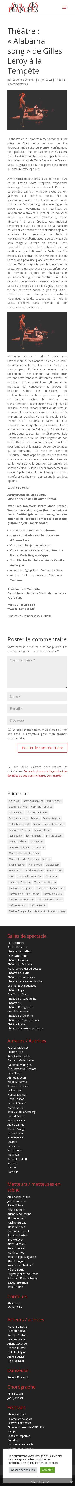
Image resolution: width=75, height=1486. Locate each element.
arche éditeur (54, 801)
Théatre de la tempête (29, 876)
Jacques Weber (17, 1339)
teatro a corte (54, 870)
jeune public (15, 835)
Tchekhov (14, 1146)
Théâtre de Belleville (20, 964)
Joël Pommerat (34, 835)
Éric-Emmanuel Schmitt (22, 1069)
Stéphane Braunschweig (23, 1278)
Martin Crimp (16, 1107)
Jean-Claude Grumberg (22, 1112)
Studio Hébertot (34, 870)
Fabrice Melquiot (18, 818)
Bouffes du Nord (18, 806)
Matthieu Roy (16, 1252)
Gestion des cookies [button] (23, 1469)
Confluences (15, 812)
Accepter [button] (47, 1469)
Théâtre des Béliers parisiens (25, 1028)
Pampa (12, 1431)
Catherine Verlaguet (20, 1065)
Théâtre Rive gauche (20, 911)
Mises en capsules (19, 1436)
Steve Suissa (15, 870)
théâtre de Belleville (20, 882)
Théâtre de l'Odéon (45, 882)
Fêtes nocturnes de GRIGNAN (26, 1427)
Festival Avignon (52, 818)
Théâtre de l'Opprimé (21, 888)
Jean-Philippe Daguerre (22, 1257)
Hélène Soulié (16, 1269)
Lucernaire (38, 847)
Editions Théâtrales (36, 812)
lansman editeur (18, 841)
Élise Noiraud (16, 1361)
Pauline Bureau (17, 1222)
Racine (12, 1167)
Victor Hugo (15, 1150)
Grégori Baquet (17, 1330)
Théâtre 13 (51, 876)
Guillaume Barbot (18, 1231)
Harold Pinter (16, 1116)
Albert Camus (16, 1124)
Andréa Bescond (18, 1377)
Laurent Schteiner (23, 79)
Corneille (13, 1172)
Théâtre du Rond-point (49, 899)
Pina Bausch (15, 1393)
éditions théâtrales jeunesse (50, 911)
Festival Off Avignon (20, 830)
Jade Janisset (15, 1398)
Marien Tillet (15, 1307)
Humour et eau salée (21, 1444)
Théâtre (60, 79)
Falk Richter (15, 1090)
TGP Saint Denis (18, 956)
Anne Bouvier (16, 1248)
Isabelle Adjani (16, 1352)
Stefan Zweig (16, 1129)
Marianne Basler (18, 1326)
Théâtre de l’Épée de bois (23, 1020)
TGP (11, 876)
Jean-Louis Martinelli (20, 1265)
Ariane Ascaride (17, 1343)
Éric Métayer (15, 1239)
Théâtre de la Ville (52, 893)
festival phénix (42, 830)
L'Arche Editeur (54, 835)
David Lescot (16, 1099)
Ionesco (13, 1163)
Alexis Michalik (16, 1244)
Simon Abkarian (17, 1235)
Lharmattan (37, 841)
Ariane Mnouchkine (19, 1214)
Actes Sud (14, 801)
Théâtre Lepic (16, 990)
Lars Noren (15, 1073)
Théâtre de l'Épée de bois (50, 888)
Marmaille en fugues (20, 1448)
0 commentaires (18, 84)
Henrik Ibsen (15, 1133)
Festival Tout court (19, 1423)
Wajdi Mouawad (18, 1082)
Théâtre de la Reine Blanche (24, 893)
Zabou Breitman (18, 1282)
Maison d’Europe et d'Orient (24, 853)
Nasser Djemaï (17, 1094)
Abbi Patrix (14, 1303)
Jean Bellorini (16, 1287)
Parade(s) (13, 1440)
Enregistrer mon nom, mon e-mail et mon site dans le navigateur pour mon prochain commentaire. (38, 734)
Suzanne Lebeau (18, 1086)
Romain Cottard (17, 1335)
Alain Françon (16, 1261)
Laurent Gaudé (17, 1103)
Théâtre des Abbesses (21, 899)
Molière (46, 859)
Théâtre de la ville (18, 973)
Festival (35, 818)
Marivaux (13, 1154)
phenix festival (17, 864)
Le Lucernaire (16, 943)
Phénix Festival (17, 1414)
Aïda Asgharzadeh (19, 1056)
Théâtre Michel (38, 905)
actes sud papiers (33, 801)
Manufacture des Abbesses (24, 859)
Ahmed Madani (17, 1077)
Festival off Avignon (20, 1418)
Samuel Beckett (17, 1159)
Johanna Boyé (16, 1226)
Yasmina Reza (16, 1120)
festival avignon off (19, 824)
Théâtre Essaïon (17, 905)
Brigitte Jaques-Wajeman (23, 1274)
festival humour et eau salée (48, 824)
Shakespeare (53, 864)
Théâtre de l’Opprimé (21, 1015)
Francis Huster (16, 1348)
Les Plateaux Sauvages (22, 985)
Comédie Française (41, 806)
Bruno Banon (16, 1209)
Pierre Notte (35, 864)
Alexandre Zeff (17, 1218)
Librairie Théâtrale (19, 847)
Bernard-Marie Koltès (21, 1060)
